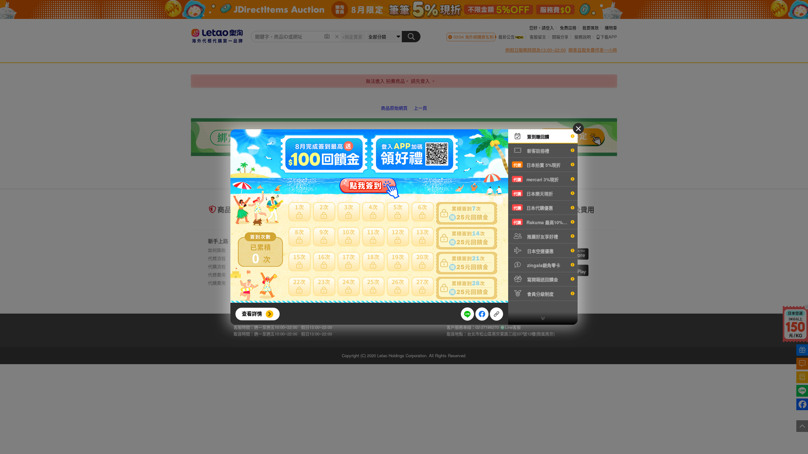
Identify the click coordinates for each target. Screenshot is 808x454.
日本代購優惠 (533, 208)
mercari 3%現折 (536, 179)
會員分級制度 (540, 294)
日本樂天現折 (533, 193)
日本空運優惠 (540, 251)
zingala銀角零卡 (543, 265)
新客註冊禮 (537, 151)
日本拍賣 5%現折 (537, 165)
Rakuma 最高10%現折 (543, 222)
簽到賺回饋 (537, 136)
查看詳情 (252, 313)
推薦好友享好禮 (542, 236)
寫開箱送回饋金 (542, 279)
